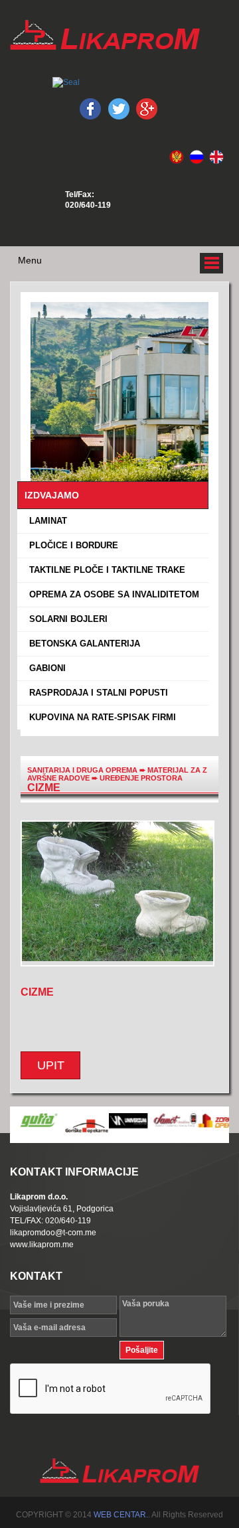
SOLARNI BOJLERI (66, 619)
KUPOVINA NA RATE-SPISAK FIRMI (100, 717)
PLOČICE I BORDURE (71, 545)
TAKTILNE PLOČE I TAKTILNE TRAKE (104, 570)
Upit (50, 1065)
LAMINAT (45, 521)
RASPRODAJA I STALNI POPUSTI (96, 693)
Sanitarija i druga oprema (82, 770)
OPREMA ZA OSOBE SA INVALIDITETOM (111, 594)
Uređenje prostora (141, 778)
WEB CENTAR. (121, 1514)
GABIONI (45, 668)
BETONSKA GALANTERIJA (82, 644)
